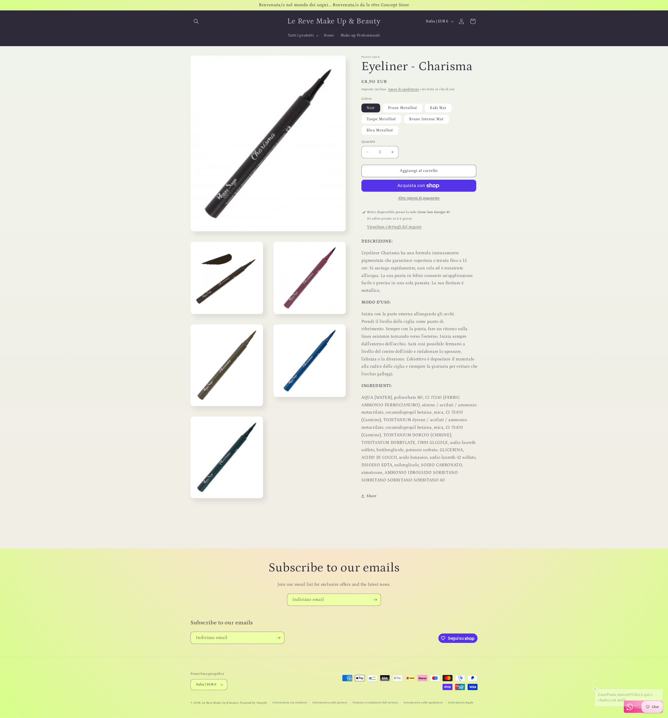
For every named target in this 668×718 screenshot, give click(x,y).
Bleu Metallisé (380, 130)
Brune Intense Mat (426, 119)
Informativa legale (461, 702)
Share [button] (372, 496)
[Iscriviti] (375, 600)
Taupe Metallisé (381, 119)
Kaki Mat (438, 108)
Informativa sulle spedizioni (423, 702)
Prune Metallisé (402, 108)
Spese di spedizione (403, 89)
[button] (196, 21)
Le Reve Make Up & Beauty (220, 702)
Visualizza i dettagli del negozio (394, 227)
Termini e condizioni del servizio (375, 702)
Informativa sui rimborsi (289, 702)
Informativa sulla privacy (330, 702)
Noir (371, 108)
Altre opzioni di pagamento (418, 198)
